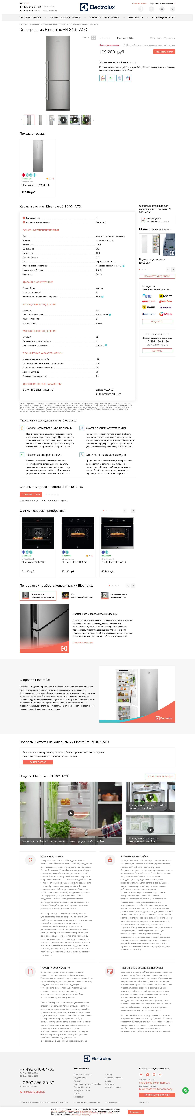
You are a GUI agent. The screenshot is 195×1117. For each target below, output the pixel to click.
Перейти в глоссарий (83, 642)
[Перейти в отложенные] (140, 9)
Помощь (109, 1075)
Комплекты (136, 17)
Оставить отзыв (31, 495)
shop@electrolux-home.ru (154, 1082)
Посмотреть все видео (160, 777)
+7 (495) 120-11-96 (157, 341)
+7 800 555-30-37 (30, 10)
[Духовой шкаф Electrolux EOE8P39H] (38, 533)
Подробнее (157, 322)
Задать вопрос (38, 762)
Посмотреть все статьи (157, 276)
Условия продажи (112, 1102)
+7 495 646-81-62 (30, 6)
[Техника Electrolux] (97, 7)
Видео (108, 1081)
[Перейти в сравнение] (151, 9)
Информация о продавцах (81, 1115)
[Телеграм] (160, 1074)
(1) (53, 179)
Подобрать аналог (164, 52)
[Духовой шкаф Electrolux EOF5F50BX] (117, 533)
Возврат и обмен (82, 1090)
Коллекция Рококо (163, 17)
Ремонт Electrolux (82, 1087)
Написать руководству (157, 1095)
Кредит (77, 1081)
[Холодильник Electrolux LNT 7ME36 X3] (38, 156)
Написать (157, 351)
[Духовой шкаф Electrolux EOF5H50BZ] (78, 533)
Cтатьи (77, 1094)
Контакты (109, 1084)
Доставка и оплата (83, 1075)
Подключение (80, 1078)
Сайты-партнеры (113, 1087)
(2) (92, 556)
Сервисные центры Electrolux (87, 1084)
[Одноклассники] (154, 1074)
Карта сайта (144, 1102)
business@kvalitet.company (155, 1089)
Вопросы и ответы (113, 1078)
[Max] (148, 1074)
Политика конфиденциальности (87, 1102)
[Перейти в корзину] (162, 9)
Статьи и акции (139, 4)
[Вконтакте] (141, 1074)
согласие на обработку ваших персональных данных (71, 1111)
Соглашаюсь (136, 1112)
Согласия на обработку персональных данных (98, 1113)
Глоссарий (78, 1097)
